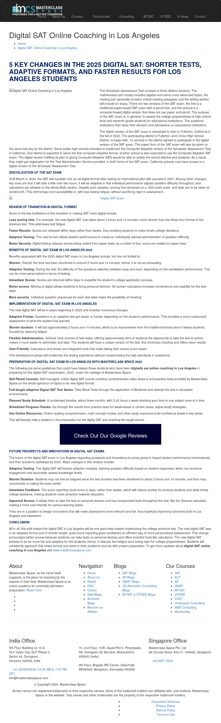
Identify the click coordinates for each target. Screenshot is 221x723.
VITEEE (165, 16)
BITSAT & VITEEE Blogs (138, 594)
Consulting (127, 16)
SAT (177, 573)
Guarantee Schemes (166, 701)
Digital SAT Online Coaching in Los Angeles (47, 48)
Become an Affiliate (95, 609)
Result (91, 581)
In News (182, 16)
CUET (179, 599)
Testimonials (101, 16)
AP (176, 581)
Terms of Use (165, 714)
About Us (58, 16)
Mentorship (182, 611)
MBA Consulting (185, 607)
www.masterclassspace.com (72, 550)
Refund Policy (165, 710)
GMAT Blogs (130, 581)
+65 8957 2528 (162, 660)
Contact (200, 16)
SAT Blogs (129, 573)
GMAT (179, 586)
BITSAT (149, 16)
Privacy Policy (165, 706)
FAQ (90, 586)
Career (92, 590)
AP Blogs (128, 577)
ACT (178, 577)
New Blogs (94, 594)
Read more (34, 590)
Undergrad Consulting (190, 603)
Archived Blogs (93, 601)
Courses (77, 16)
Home (42, 16)
